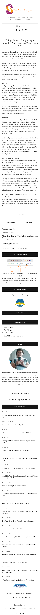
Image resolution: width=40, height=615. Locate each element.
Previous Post (11, 222)
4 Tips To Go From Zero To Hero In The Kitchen (18, 580)
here (25, 278)
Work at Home (25, 37)
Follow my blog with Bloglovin (20, 393)
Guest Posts (19, 593)
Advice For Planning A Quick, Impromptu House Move (19, 537)
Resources (30, 593)
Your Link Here (8, 328)
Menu (21, 26)
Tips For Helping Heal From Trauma (14, 486)
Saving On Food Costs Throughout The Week (16, 562)
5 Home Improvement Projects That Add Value (17, 433)
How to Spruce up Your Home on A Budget (15, 503)
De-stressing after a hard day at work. (14, 425)
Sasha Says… (20, 605)
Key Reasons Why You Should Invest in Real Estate (18, 468)
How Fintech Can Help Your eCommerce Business (18, 521)
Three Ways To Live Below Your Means (14, 248)
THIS (9, 336)
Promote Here (8, 332)
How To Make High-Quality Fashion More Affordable (19, 554)
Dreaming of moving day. (10, 243)
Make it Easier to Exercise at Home (13, 529)
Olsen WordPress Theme (14, 608)
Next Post (29, 222)
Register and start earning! (20, 295)
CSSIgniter (31, 608)
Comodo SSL (20, 614)
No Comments (27, 49)
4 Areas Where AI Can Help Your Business (15, 450)
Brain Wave (14, 37)
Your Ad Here (8, 330)
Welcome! (9, 593)
